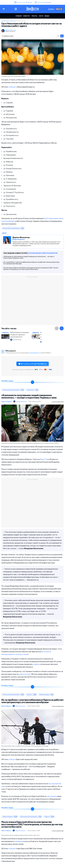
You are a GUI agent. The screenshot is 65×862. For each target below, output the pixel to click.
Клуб (59, 9)
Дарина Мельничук (10, 30)
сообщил (11, 759)
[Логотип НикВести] (33, 9)
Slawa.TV (43, 459)
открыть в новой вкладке (58, 401)
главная (19, 16)
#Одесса (29, 694)
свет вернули (52, 796)
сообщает (12, 87)
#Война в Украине (8, 816)
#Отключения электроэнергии (11, 228)
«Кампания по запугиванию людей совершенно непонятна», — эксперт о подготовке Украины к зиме (28, 257)
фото (41, 16)
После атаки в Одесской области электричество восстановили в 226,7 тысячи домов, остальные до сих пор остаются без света (30, 268)
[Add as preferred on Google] (15, 9)
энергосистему (24, 674)
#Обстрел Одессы (44, 694)
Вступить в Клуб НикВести (34, 363)
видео (47, 16)
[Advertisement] (32, 302)
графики (36, 664)
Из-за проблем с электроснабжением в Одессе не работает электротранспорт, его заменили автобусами (31, 263)
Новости (8, 20)
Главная (3, 20)
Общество (13, 20)
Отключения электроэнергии (43, 253)
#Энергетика (30, 390)
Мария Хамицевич (20, 706)
